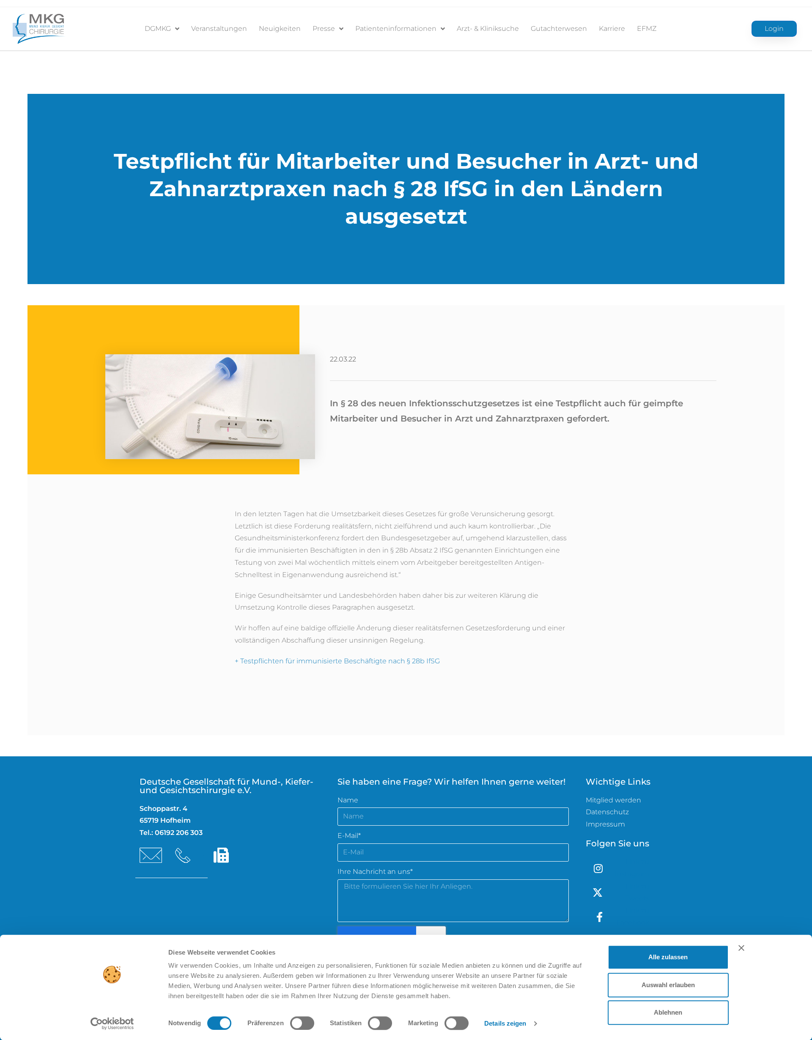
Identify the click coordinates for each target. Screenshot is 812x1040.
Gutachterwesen (559, 29)
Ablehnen (668, 1012)
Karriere (612, 29)
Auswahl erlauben (668, 984)
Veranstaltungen (219, 29)
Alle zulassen (668, 957)
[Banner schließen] (741, 948)
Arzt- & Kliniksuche (488, 29)
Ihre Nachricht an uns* (375, 872)
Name (347, 800)
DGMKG (158, 29)
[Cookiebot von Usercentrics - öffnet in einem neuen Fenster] (112, 1023)
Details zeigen (505, 1023)
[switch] (302, 1023)
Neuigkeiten (280, 29)
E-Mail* (349, 836)
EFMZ (646, 29)
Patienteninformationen (395, 29)
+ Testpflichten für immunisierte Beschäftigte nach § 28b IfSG (337, 661)
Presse (324, 29)
